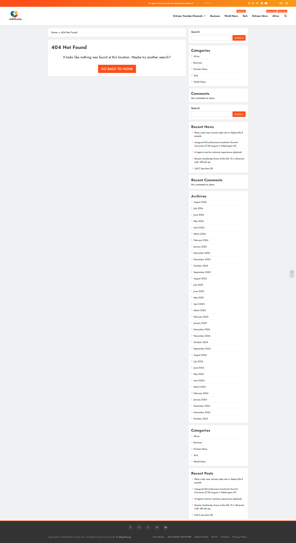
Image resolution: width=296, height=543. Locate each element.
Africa (276, 15)
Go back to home (117, 68)
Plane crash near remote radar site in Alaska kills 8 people (218, 134)
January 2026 (200, 246)
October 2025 (201, 265)
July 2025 (198, 285)
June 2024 (199, 367)
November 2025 (202, 259)
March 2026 (200, 234)
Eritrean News (261, 15)
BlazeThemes (125, 537)
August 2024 (200, 355)
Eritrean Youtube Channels (188, 16)
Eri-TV (215, 536)
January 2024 (200, 399)
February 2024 (201, 393)
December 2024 (202, 329)
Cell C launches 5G (203, 168)
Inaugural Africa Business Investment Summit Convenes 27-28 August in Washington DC (216, 144)
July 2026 (198, 208)
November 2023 (202, 412)
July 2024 (198, 361)
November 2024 (202, 336)
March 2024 (200, 387)
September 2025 (202, 272)
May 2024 (199, 374)
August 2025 (200, 278)
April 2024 (199, 380)
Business (215, 16)
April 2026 (199, 227)
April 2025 (199, 304)
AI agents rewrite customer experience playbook (171, 3)
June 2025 (199, 291)
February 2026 (201, 240)
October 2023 (201, 418)
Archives (225, 536)
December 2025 (202, 253)
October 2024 (201, 342)
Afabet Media (201, 536)
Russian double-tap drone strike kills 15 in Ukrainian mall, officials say (219, 160)
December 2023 (202, 406)
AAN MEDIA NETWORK (179, 536)
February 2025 (201, 317)
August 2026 (200, 202)
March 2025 (200, 310)
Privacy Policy (240, 536)
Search (195, 32)
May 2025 (199, 297)
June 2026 (199, 214)
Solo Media (158, 536)
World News (232, 15)
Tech (245, 16)
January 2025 (200, 323)
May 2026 (199, 221)
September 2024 (202, 348)
